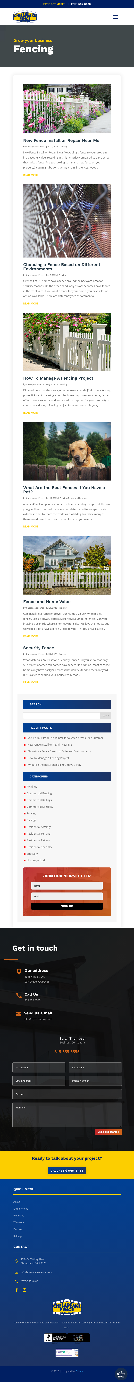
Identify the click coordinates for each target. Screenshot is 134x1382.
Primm (79, 1371)
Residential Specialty (39, 847)
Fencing (63, 146)
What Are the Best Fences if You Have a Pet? (64, 489)
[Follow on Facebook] (16, 1290)
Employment (20, 1208)
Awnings (32, 786)
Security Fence (38, 647)
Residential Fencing (77, 498)
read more (30, 175)
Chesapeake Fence (35, 146)
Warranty (18, 1222)
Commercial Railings (39, 800)
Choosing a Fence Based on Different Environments (61, 266)
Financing (18, 1215)
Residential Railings (38, 840)
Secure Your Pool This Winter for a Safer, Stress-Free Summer (65, 738)
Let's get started (108, 1131)
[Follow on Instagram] (24, 1290)
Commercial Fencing (39, 793)
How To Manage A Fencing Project (58, 378)
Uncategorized (36, 860)
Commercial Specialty (40, 807)
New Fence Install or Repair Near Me (61, 140)
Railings (31, 820)
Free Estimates (67, 4)
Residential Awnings (39, 827)
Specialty (32, 854)
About (16, 1201)
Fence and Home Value (47, 601)
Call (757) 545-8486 (66, 1170)
